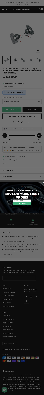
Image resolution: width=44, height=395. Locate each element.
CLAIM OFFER (22, 203)
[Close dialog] (43, 183)
